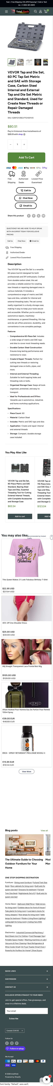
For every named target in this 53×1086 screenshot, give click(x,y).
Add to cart (26, 157)
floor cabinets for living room (22, 886)
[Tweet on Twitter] (38, 216)
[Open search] (35, 11)
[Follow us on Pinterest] (17, 1043)
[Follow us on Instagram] (12, 1043)
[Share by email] (43, 216)
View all (44, 830)
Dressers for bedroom (27, 890)
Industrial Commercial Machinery (29, 933)
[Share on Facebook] (29, 216)
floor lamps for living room (29, 915)
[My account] (40, 11)
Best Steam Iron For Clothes (16, 936)
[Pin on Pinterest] (34, 216)
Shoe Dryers (37, 950)
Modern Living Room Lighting (33, 918)
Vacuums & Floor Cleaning (15, 943)
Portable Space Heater (14, 940)
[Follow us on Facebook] (7, 1043)
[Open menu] (6, 12)
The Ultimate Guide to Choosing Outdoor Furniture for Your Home (24, 863)
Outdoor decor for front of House (31, 908)
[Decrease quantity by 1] (10, 144)
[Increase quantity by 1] (24, 144)
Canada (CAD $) (13, 1031)
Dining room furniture (23, 882)
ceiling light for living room (15, 922)
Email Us (27, 205)
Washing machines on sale (35, 940)
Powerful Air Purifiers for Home (17, 950)
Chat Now (27, 198)
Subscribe (13, 1018)
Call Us (27, 190)
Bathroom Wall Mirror (26, 904)
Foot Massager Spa (37, 936)
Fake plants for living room (15, 911)
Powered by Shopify (13, 1077)
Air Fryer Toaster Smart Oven (33, 947)
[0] (45, 11)
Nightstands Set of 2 (27, 893)
